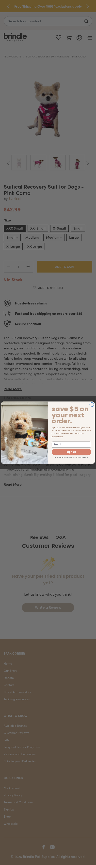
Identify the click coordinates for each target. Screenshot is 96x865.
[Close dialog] (92, 404)
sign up (71, 452)
